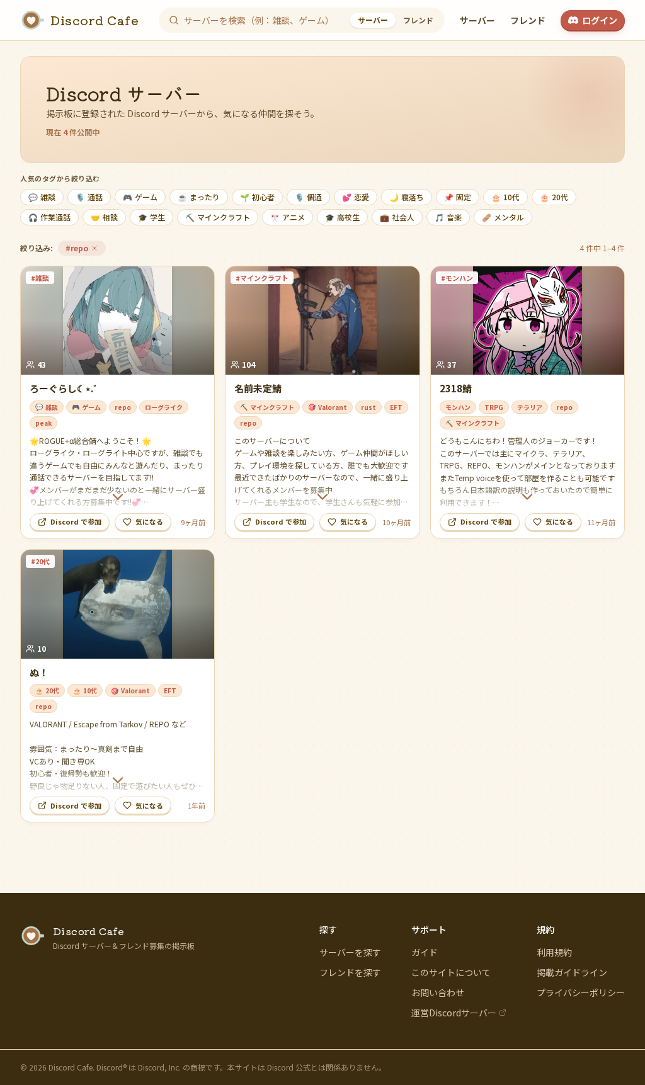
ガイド (424, 952)
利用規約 (554, 952)
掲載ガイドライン (572, 972)
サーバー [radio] (373, 19)
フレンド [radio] (418, 19)
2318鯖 (456, 388)
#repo (85, 249)
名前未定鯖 (258, 388)
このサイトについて (451, 972)
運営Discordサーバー (453, 1012)
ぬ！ (39, 672)
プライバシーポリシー (581, 992)
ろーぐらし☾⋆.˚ (63, 388)
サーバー (477, 20)
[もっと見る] (117, 497)
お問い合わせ (437, 992)
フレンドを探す (350, 972)
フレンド (527, 20)
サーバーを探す (350, 952)
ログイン (599, 20)
